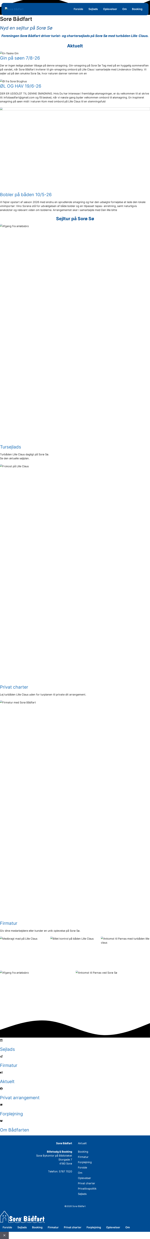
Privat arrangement (20, 1097)
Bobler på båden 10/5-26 (26, 194)
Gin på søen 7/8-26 (20, 58)
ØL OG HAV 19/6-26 (20, 86)
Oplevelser (110, 9)
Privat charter (14, 687)
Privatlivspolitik (87, 1188)
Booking (137, 9)
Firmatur (8, 923)
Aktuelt (7, 1081)
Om (124, 9)
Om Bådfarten (14, 1129)
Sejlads (93, 9)
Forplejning (11, 1113)
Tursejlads (10, 446)
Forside (78, 9)
